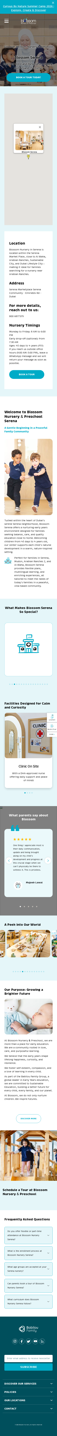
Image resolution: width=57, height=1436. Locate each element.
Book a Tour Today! (28, 77)
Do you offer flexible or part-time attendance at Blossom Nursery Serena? (24, 1235)
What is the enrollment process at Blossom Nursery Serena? (24, 1253)
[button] (28, 156)
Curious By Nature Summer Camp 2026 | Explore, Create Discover (28, 8)
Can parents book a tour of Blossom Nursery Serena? (25, 1285)
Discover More (29, 1118)
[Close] (39, 127)
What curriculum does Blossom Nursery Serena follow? (23, 1301)
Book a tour (27, 374)
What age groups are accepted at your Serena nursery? (26, 1269)
